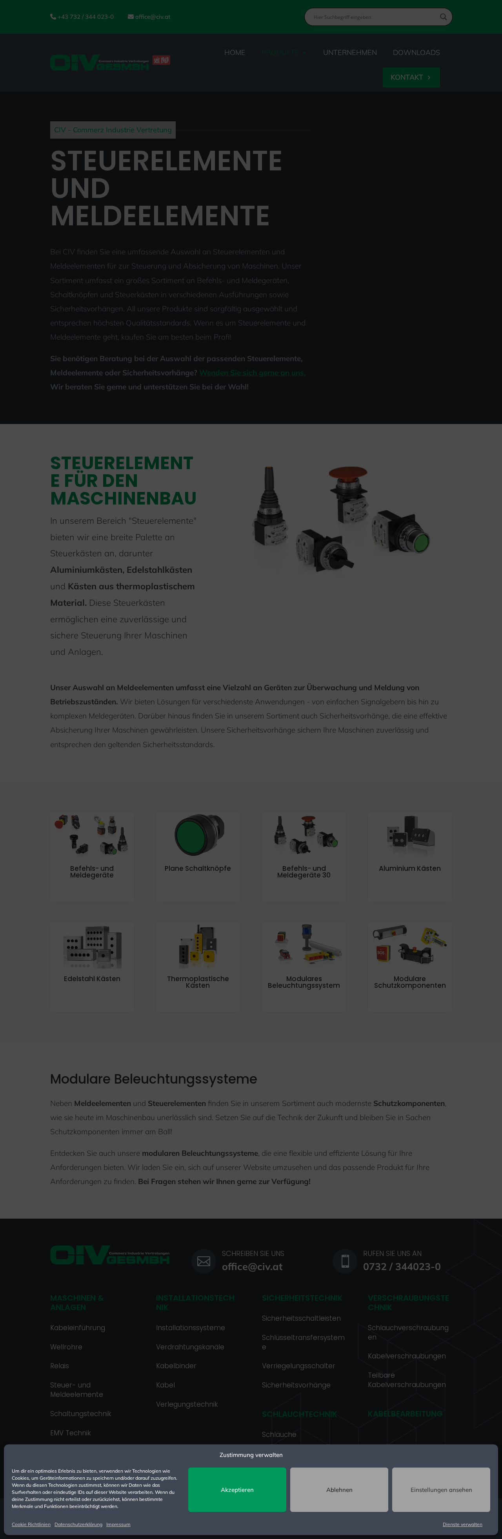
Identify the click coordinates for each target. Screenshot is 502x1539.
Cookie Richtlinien (31, 1524)
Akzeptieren (237, 1489)
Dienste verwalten (462, 1524)
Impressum (118, 1524)
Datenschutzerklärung (78, 1524)
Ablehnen (339, 1489)
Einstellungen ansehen (441, 1489)
